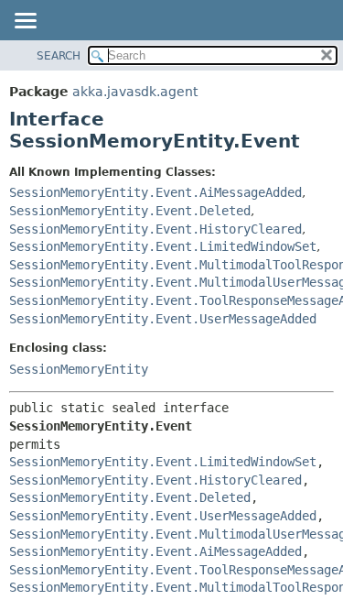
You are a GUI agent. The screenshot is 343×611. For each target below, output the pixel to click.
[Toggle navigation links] (24, 22)
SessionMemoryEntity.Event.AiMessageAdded (155, 192)
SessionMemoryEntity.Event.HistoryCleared (155, 229)
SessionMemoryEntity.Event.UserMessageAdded (162, 318)
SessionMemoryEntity (78, 369)
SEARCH (58, 55)
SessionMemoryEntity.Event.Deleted (130, 210)
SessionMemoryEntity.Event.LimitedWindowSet (162, 246)
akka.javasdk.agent (135, 91)
